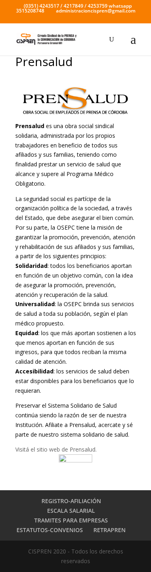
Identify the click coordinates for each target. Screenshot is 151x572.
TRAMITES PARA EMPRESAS (71, 520)
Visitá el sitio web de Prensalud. (56, 449)
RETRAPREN (109, 530)
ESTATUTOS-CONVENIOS (50, 530)
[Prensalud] (75, 100)
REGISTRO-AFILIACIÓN (71, 501)
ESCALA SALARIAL (71, 510)
